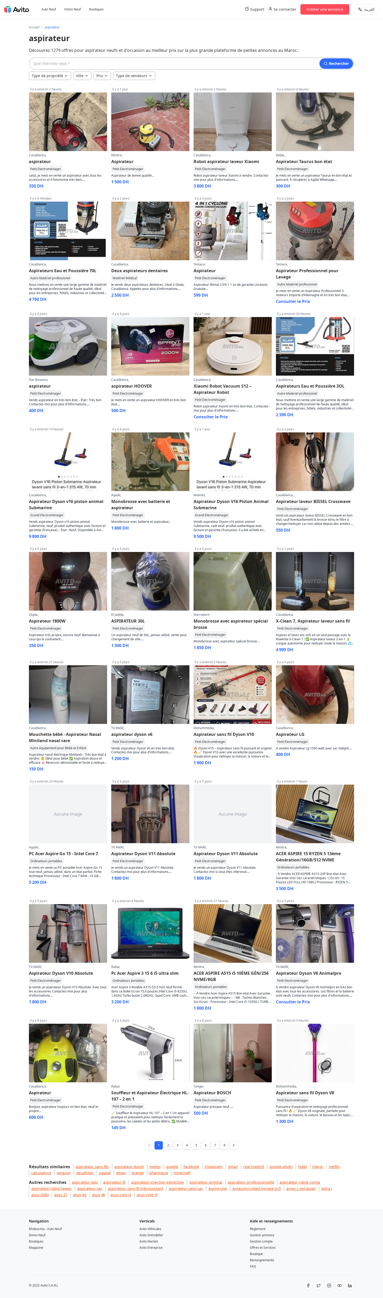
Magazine (36, 1247)
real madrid (253, 1166)
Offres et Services (263, 1247)
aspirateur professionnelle (251, 1182)
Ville (79, 75)
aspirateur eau (85, 1182)
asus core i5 (147, 1194)
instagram (214, 1166)
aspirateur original (205, 1182)
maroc (317, 1166)
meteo (155, 1166)
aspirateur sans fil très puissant (135, 1188)
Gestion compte (261, 1241)
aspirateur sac (89, 1188)
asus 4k (98, 1194)
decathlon (85, 1172)
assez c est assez (301, 1188)
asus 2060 (40, 1194)
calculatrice (41, 1172)
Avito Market (148, 1241)
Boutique (256, 1254)
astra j (326, 1188)
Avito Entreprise (151, 1247)
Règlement (257, 1229)
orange (137, 1172)
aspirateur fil (114, 1182)
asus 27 (60, 1194)
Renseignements (262, 1260)
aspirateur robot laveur (51, 1188)
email (121, 1172)
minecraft (182, 1172)
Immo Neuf (72, 9)
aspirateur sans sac (186, 1188)
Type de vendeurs (131, 75)
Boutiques (96, 9)
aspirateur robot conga (300, 1182)
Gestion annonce (262, 1235)
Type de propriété (47, 75)
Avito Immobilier (151, 1235)
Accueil (34, 27)
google (172, 1166)
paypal (105, 1172)
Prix (99, 75)
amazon (64, 1172)
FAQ (253, 1266)
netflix (334, 1166)
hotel (302, 1166)
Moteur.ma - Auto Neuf (45, 1229)
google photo (281, 1166)
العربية (369, 9)
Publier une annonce (325, 9)
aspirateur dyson (129, 1166)
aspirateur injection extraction (157, 1182)
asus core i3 (120, 1194)
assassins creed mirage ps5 (256, 1188)
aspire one (217, 1188)
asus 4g (80, 1194)
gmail (233, 1166)
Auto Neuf (48, 9)
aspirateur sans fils (92, 1166)
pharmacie (158, 1172)
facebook (191, 1166)
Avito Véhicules (150, 1229)
